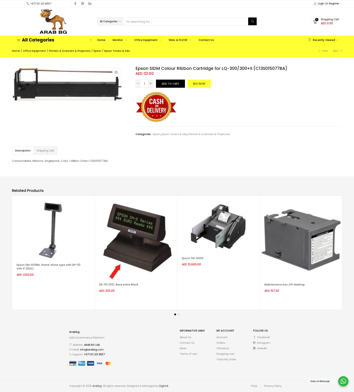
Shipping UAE (45, 150)
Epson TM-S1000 (192, 258)
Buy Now (199, 84)
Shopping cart (225, 354)
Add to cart (170, 84)
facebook (263, 337)
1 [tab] (175, 314)
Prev (325, 51)
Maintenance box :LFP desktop (284, 284)
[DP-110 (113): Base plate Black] (135, 240)
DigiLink (163, 386)
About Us (185, 337)
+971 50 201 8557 (40, 4)
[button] (110, 21)
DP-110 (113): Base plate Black (118, 284)
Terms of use (188, 354)
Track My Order (226, 359)
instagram (263, 343)
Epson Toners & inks (117, 51)
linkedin (261, 348)
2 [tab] (179, 314)
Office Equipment (146, 40)
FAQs (254, 386)
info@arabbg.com (92, 349)
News (183, 348)
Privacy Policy (273, 386)
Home (101, 40)
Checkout (222, 348)
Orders (220, 343)
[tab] (23, 151)
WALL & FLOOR (178, 40)
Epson (97, 51)
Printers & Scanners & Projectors (70, 51)
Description (23, 150)
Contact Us (206, 40)
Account (222, 337)
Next (336, 51)
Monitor (118, 40)
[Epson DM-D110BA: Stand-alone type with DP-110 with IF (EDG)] (53, 230)
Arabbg (97, 386)
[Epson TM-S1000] (218, 227)
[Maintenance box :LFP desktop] (301, 240)
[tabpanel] (53, 253)
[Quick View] (87, 206)
